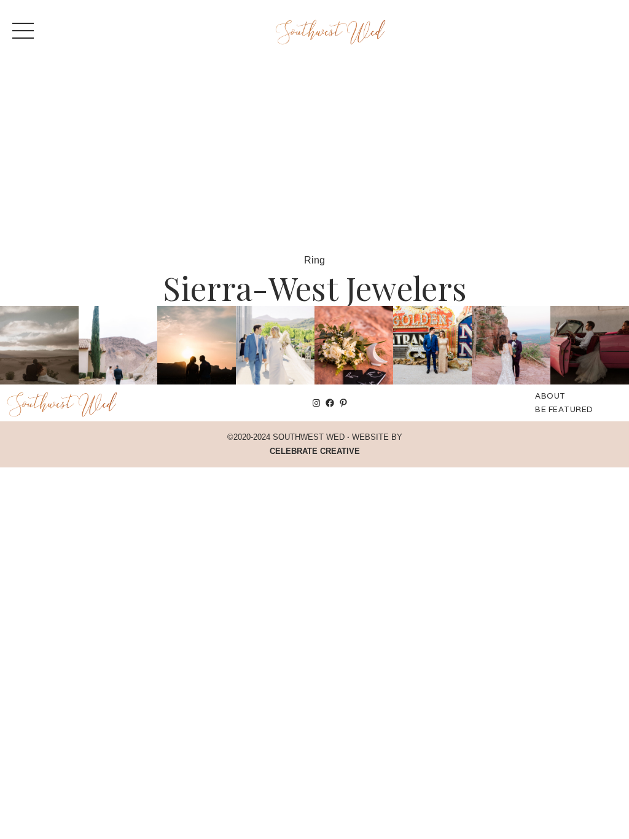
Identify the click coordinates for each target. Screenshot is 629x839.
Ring (314, 260)
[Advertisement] (314, 160)
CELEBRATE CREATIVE (315, 451)
